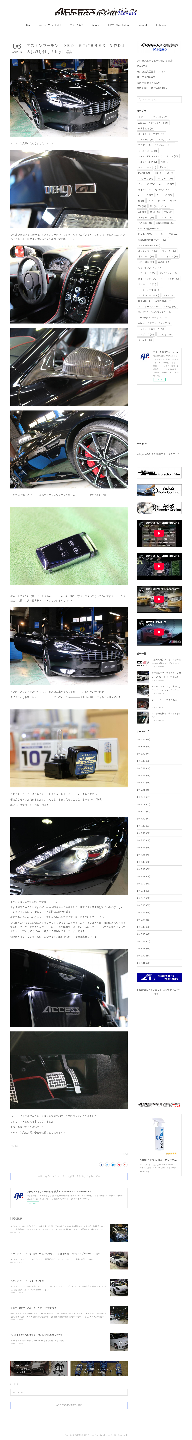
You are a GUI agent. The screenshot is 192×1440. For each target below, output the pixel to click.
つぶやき (165, 334)
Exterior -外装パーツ (150, 233)
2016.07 (143, 919)
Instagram (161, 25)
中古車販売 (145, 128)
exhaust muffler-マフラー (152, 239)
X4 (153, 206)
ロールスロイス (147, 150)
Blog (28, 25)
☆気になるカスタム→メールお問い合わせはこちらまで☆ (69, 1176)
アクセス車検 (76, 25)
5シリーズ (162, 189)
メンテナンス (168, 273)
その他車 (145, 222)
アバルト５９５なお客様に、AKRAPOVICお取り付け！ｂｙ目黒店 (37, 1340)
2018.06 (143, 753)
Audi (165, 161)
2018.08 (143, 739)
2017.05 (143, 847)
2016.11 (143, 890)
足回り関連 (146, 261)
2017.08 (143, 825)
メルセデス (146, 217)
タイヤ (173, 278)
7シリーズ (164, 195)
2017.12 (143, 796)
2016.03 (143, 948)
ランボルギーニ (164, 144)
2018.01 (143, 789)
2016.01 (143, 962)
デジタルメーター (148, 295)
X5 (164, 206)
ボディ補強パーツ (149, 245)
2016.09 (143, 905)
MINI (155, 211)
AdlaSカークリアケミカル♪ (153, 122)
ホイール (144, 189)
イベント (145, 339)
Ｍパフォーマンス (149, 306)
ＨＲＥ (168, 295)
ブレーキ (169, 250)
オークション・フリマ (151, 133)
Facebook (142, 25)
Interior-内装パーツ (149, 228)
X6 (142, 211)
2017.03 (143, 861)
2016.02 (143, 955)
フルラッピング (147, 161)
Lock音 (170, 306)
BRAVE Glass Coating (118, 25)
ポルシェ (165, 217)
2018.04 (143, 768)
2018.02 (143, 782)
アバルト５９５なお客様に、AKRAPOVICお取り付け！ (36, 1334)
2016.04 (143, 941)
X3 (142, 206)
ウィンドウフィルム (150, 267)
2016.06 (143, 926)
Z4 (161, 200)
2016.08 (143, 912)
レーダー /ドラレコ (149, 289)
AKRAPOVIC (163, 300)
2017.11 (143, 804)
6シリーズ (145, 195)
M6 (169, 172)
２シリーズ (165, 178)
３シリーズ (146, 183)
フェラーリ (145, 139)
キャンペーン (147, 167)
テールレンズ (147, 284)
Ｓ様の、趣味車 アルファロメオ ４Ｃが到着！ (33, 1307)
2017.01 (143, 876)
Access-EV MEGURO (50, 25)
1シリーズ (145, 178)
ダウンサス (160, 117)
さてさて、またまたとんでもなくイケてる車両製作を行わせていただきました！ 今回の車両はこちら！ (52, 1259)
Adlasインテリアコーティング (154, 323)
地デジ (143, 117)
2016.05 (143, 934)
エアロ (172, 233)
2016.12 (143, 883)
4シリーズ (166, 183)
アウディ (144, 144)
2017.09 (143, 818)
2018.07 (143, 746)
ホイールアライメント (150, 278)
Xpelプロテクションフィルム (154, 311)
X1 (173, 200)
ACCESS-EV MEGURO (69, 1405)
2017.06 (143, 840)
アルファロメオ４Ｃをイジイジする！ (28, 1280)
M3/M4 (144, 172)
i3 (141, 200)
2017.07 (143, 832)
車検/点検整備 (165, 222)
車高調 (164, 261)
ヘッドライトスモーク (151, 328)
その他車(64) (14, 1146)
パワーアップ (146, 273)
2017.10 (143, 811)
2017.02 (143, 869)
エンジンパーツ (148, 250)
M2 (164, 167)
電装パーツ (146, 256)
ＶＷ (168, 211)
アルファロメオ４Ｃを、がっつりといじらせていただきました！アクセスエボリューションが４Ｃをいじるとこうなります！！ (70, 1253)
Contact (95, 25)
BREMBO (144, 300)
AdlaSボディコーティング (152, 317)
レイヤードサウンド (150, 156)
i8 (151, 200)
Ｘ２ (172, 139)
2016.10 (143, 897)
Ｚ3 (160, 139)
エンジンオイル (168, 256)
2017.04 (143, 854)
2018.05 (143, 760)
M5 (158, 172)
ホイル (172, 156)
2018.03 (143, 775)
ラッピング (146, 334)
